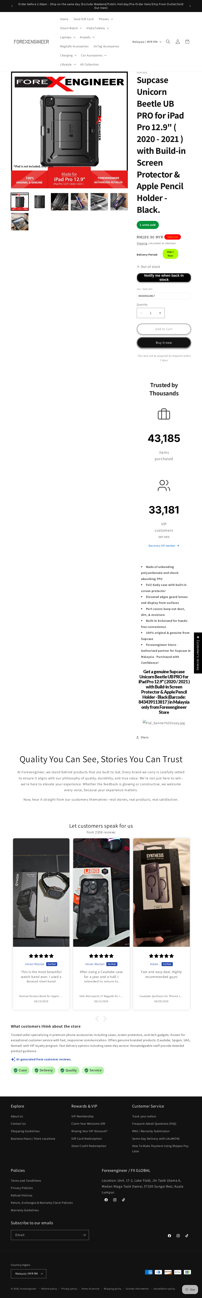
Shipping (142, 243)
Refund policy (49, 1288)
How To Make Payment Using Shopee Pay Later (160, 1148)
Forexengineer (28, 1288)
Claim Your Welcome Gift (88, 1123)
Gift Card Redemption (86, 1138)
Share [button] (145, 737)
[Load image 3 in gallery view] (59, 202)
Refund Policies (21, 1195)
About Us (17, 1116)
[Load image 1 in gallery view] (20, 202)
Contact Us (18, 1123)
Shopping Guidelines (25, 1131)
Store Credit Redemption (88, 1146)
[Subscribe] (84, 1235)
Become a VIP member (162, 545)
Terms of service (90, 1288)
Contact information (137, 1288)
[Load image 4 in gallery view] (79, 202)
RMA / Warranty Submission (151, 1131)
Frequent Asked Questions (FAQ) (154, 1123)
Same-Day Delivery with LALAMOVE (156, 1138)
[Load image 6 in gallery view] (119, 202)
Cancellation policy (164, 1288)
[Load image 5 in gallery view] (99, 202)
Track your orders (144, 1116)
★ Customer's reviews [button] (198, 653)
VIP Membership (82, 1116)
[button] (105, 18)
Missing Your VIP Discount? (89, 1131)
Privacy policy (69, 1288)
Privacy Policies (22, 1188)
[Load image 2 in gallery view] (40, 202)
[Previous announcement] (12, 6)
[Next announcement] (190, 6)
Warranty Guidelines (25, 1210)
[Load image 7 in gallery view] (20, 222)
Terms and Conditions (26, 1180)
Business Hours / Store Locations (33, 1138)
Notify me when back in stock (164, 278)
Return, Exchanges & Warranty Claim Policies (42, 1203)
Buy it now (164, 342)
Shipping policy (113, 1288)
